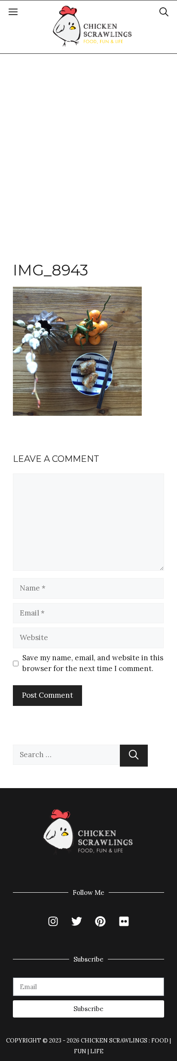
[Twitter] (77, 921)
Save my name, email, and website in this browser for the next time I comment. (92, 663)
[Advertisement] (88, 146)
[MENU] (13, 13)
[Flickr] (124, 921)
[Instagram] (53, 921)
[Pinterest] (100, 921)
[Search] (134, 756)
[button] (164, 13)
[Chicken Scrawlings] (93, 26)
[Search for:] (66, 756)
